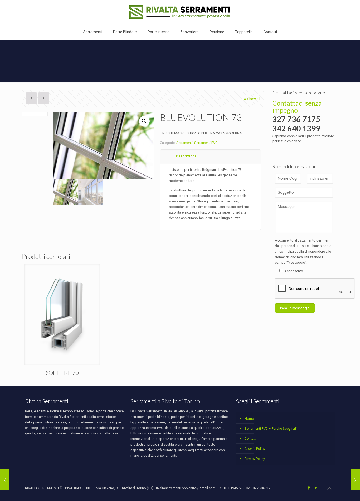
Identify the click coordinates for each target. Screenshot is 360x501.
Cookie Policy (255, 449)
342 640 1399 (296, 128)
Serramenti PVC (205, 143)
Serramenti (184, 143)
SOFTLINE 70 (62, 372)
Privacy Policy (255, 459)
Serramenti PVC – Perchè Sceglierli (271, 429)
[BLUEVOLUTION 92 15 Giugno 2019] (355, 479)
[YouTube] (316, 487)
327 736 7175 (296, 119)
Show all (253, 99)
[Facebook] (309, 487)
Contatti (250, 439)
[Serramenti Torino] (180, 12)
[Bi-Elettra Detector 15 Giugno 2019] (4, 479)
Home (249, 418)
